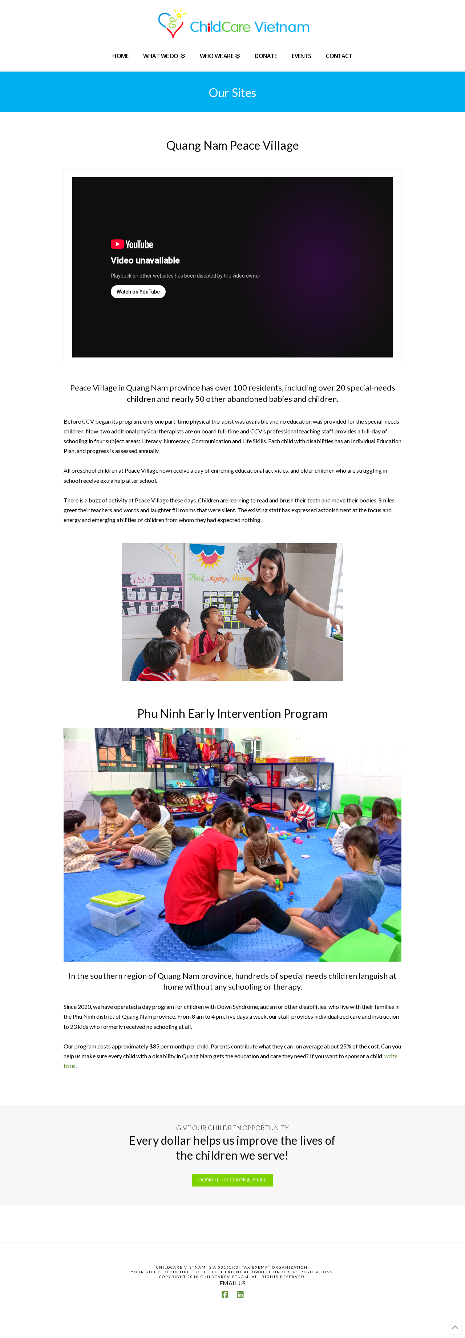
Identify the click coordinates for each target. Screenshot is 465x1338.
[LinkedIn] (240, 1294)
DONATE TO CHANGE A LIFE (232, 1179)
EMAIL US (232, 1283)
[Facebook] (225, 1294)
